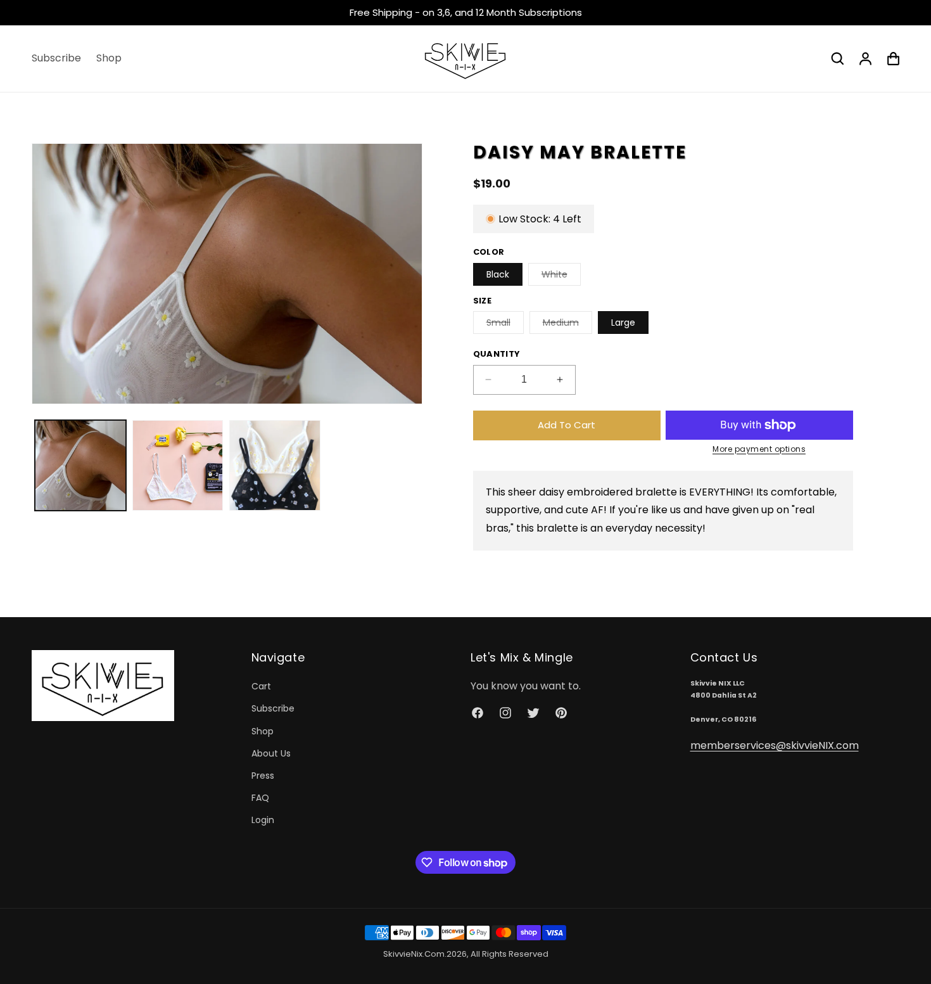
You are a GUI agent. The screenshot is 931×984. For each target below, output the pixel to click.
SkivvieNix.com (414, 954)
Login (262, 820)
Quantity (497, 354)
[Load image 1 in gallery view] (80, 465)
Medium (567, 325)
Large (623, 322)
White (561, 276)
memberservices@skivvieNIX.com (774, 745)
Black (497, 274)
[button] (837, 58)
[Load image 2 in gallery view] (178, 465)
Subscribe (272, 709)
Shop (262, 731)
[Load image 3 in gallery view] (274, 465)
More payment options (759, 449)
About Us (271, 753)
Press (262, 775)
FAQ (260, 798)
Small (505, 325)
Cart (261, 686)
